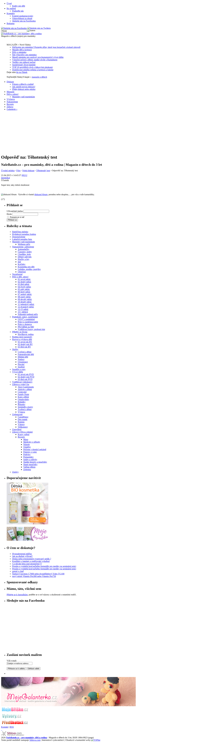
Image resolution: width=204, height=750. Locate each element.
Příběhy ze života (19, 332)
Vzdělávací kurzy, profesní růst (31, 329)
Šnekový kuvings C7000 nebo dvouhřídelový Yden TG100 (38, 574)
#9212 (24, 175)
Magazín (10, 92)
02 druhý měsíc (24, 282)
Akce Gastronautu (26, 387)
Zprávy (15, 472)
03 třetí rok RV (24, 347)
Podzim (21, 422)
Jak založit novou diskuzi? (23, 87)
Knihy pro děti (18, 6)
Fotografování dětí (26, 354)
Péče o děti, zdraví (20, 277)
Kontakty (11, 13)
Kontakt (4, 727)
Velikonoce (23, 427)
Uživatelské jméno (15, 211)
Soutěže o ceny (19, 369)
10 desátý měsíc (25, 302)
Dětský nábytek (25, 257)
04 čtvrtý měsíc (24, 287)
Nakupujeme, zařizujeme (23, 247)
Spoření (21, 367)
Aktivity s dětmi (25, 389)
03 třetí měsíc (23, 284)
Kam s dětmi (23, 397)
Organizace (23, 362)
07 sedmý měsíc (25, 294)
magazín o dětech (39, 77)
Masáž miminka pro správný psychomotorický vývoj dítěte (38, 57)
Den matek (22, 419)
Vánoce (21, 424)
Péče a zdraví (12, 94)
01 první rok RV (25, 342)
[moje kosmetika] (27, 540)
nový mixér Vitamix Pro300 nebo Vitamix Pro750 (34, 576)
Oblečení (22, 272)
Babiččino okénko (20, 232)
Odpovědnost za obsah (22, 18)
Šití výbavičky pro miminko (24, 55)
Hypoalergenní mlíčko (22, 554)
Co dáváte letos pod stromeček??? (27, 564)
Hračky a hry (23, 259)
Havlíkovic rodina (26, 334)
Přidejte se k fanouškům (17, 594)
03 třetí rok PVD (25, 379)
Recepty (10, 104)
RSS (12, 727)
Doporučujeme (18, 237)
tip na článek (21, 72)
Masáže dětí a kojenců (22, 50)
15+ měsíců (23, 312)
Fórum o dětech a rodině (23, 84)
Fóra (18, 170)
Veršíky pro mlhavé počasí (23, 62)
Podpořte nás (18, 11)
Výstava (21, 412)
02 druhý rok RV (25, 344)
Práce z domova (25, 324)
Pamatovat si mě (17, 217)
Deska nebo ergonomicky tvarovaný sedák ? (31, 559)
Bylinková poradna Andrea (24, 234)
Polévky (27, 454)
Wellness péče (24, 244)
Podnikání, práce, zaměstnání (25, 317)
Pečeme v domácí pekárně (34, 449)
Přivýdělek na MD (26, 327)
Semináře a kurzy (25, 407)
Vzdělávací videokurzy (22, 382)
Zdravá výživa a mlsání (22, 432)
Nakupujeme (12, 102)
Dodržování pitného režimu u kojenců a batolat (32, 70)
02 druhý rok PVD (26, 377)
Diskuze (10, 82)
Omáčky (27, 447)
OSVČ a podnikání (26, 319)
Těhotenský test (43, 170)
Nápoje (26, 444)
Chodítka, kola (24, 254)
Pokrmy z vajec (30, 452)
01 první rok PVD (26, 374)
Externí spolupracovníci (22, 16)
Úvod (9, 3)
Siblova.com (34, 740)
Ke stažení (11, 8)
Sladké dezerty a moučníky (35, 462)
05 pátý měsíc (24, 289)
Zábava (10, 107)
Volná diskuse (28, 170)
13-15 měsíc (23, 309)
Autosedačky (23, 249)
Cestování (22, 392)
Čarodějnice (23, 417)
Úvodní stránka (8, 170)
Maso (25, 439)
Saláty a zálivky (30, 459)
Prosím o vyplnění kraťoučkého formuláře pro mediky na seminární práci (44, 566)
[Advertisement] (102, 132)
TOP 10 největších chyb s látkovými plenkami (32, 67)
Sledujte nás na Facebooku (24, 21)
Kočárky (21, 264)
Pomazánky (28, 457)
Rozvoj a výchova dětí (22, 339)
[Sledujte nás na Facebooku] (14, 28)
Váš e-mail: (12, 660)
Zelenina (27, 469)
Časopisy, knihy (25, 252)
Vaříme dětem (29, 467)
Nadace (21, 359)
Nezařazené (17, 274)
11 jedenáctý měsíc (26, 304)
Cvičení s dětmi (24, 352)
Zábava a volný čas (20, 384)
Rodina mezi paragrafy (22, 337)
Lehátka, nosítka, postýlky (29, 269)
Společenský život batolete (24, 65)
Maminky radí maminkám (23, 97)
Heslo (9, 214)
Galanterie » (12, 109)
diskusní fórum (40, 194)
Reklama (10, 23)
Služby (15, 349)
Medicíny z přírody (31, 442)
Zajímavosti (17, 414)
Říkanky (21, 404)
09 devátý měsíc (25, 299)
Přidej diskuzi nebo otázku (23, 89)
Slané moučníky (30, 464)
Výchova (11, 99)
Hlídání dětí (23, 357)
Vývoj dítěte (17, 372)
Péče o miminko (19, 52)
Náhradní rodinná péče (28, 314)
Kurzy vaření (23, 434)
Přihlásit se (12, 220)
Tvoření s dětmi (25, 409)
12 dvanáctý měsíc (26, 307)
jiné (19, 262)
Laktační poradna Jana (22, 239)
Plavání (21, 364)
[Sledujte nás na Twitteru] (39, 28)
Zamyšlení (16, 429)
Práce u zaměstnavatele (28, 322)
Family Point (23, 394)
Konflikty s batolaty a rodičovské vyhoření (31, 561)
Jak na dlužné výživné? (22, 556)
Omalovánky (23, 399)
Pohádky (22, 402)
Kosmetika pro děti (26, 267)
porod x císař (18, 571)
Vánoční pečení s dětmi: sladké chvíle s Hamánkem (34, 60)
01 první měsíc (24, 279)
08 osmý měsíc (24, 297)
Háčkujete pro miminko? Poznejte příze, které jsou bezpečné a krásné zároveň (46, 47)
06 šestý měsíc (24, 292)
